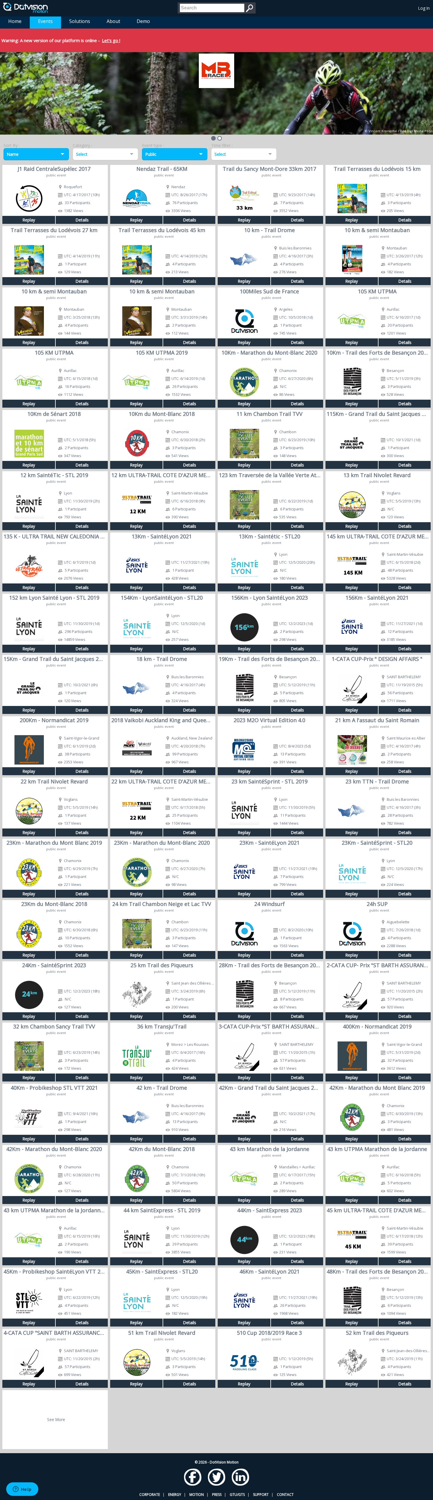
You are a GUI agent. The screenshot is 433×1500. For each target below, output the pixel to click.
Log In (424, 8)
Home (15, 21)
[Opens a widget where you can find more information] (22, 1489)
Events (45, 21)
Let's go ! (111, 40)
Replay (28, 220)
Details (82, 220)
